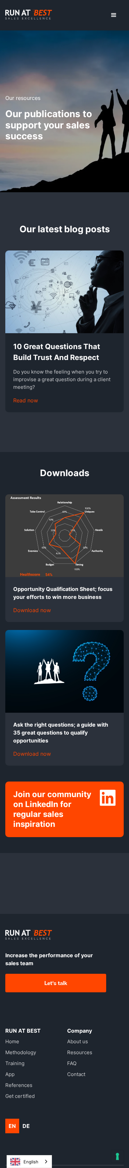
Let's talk (55, 983)
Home (12, 1041)
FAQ (71, 1063)
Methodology (20, 1052)
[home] (28, 15)
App (10, 1074)
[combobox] (29, 1161)
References (18, 1085)
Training (14, 1063)
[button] (114, 15)
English (30, 1161)
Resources (79, 1052)
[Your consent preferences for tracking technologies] (117, 1156)
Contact (76, 1074)
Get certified (20, 1096)
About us (77, 1041)
